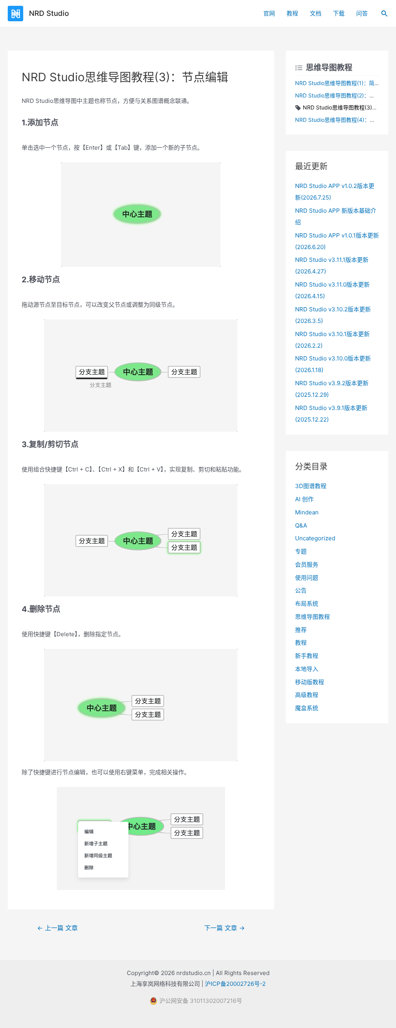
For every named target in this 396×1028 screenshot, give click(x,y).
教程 (292, 13)
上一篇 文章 (57, 928)
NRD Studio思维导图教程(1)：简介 (337, 83)
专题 (301, 551)
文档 (315, 13)
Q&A (301, 525)
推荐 (301, 630)
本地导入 (306, 669)
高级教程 (306, 694)
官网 (269, 13)
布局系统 (306, 603)
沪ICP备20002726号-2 (235, 983)
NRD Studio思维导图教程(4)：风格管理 (343, 119)
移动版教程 (309, 682)
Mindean (307, 512)
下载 (339, 13)
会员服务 (306, 564)
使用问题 (306, 577)
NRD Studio (49, 13)
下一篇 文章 (224, 928)
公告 (301, 590)
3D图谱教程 (310, 486)
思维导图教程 (312, 616)
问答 (362, 13)
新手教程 (306, 655)
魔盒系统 (306, 708)
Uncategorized (315, 538)
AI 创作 (304, 499)
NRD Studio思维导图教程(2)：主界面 (340, 95)
